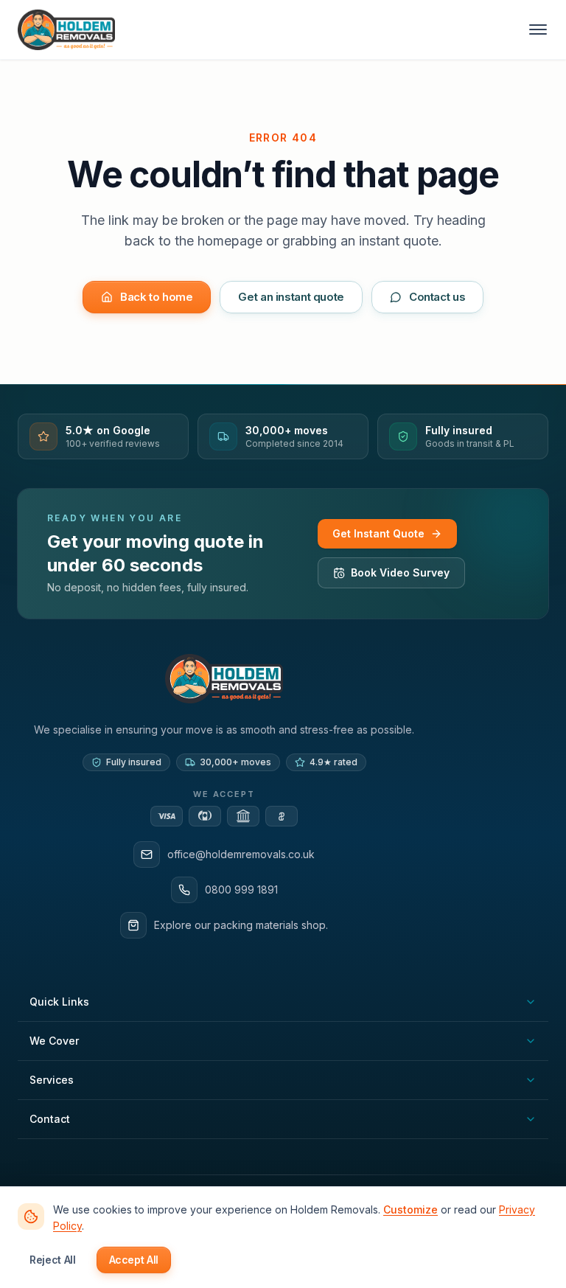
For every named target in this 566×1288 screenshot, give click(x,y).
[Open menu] (538, 29)
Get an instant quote (291, 297)
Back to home (156, 297)
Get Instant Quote (378, 533)
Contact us (437, 297)
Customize (410, 1209)
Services (51, 1079)
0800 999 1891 (241, 889)
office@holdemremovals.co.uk (241, 854)
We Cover (54, 1040)
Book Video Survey (400, 572)
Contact (49, 1119)
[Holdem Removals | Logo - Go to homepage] (66, 29)
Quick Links (59, 1001)
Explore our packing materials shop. (241, 925)
